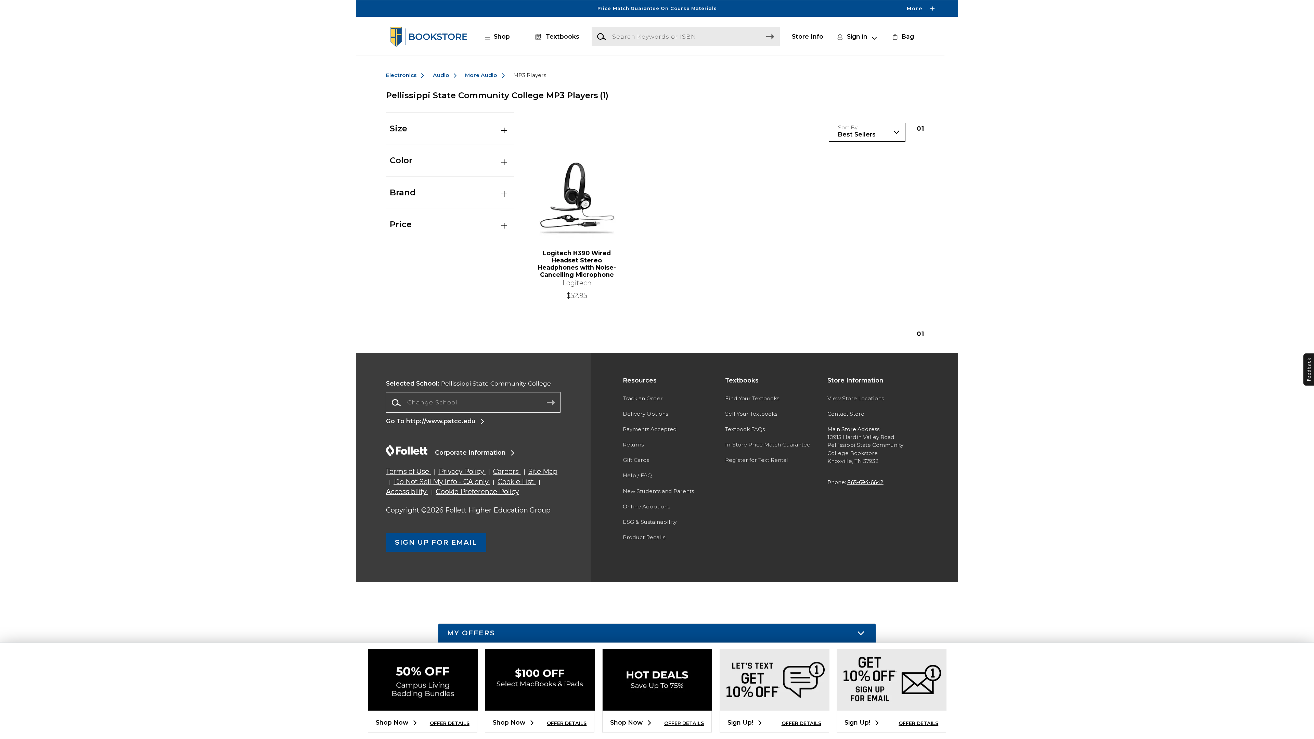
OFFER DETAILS (449, 723)
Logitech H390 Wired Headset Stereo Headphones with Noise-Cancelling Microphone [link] (577, 263)
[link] (902, 36)
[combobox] (473, 402)
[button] (657, 8)
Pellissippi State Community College (468, 383)
